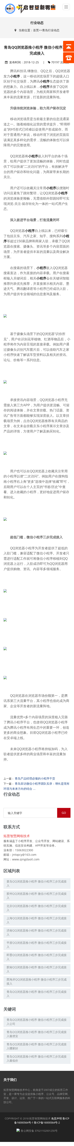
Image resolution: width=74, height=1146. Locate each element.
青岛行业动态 (50, 30)
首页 (36, 30)
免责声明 (56, 1118)
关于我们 (10, 1079)
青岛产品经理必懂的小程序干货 (35, 778)
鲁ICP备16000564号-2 (47, 1122)
